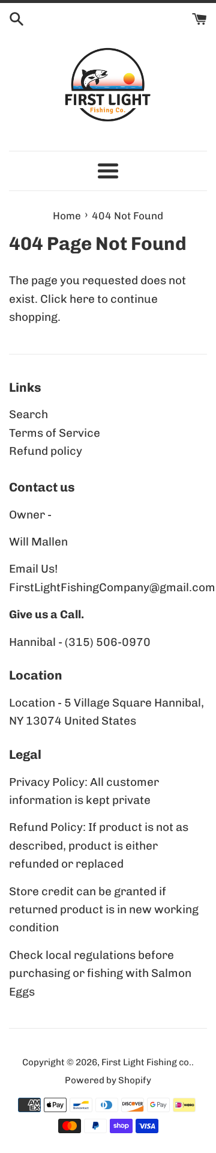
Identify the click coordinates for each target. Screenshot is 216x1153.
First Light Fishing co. (146, 1062)
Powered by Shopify (108, 1080)
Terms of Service (54, 433)
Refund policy (45, 451)
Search (28, 414)
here (82, 299)
